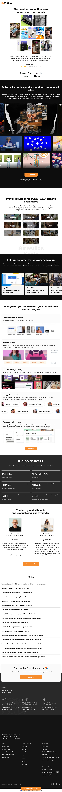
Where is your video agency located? (14, 597)
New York (25, 752)
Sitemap (24, 764)
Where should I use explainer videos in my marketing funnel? (21, 639)
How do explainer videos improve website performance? (20, 652)
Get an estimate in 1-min (31, 788)
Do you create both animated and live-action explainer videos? (22, 648)
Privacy (24, 761)
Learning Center (47, 767)
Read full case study (14, 555)
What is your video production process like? (16, 588)
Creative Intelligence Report (50, 775)
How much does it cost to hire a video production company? (21, 618)
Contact (44, 754)
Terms (24, 759)
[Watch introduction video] (32, 33)
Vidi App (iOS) (6, 757)
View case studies (31, 564)
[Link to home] (7, 3)
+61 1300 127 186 (7, 690)
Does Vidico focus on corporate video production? (18, 614)
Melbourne (25, 746)
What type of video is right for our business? (16, 601)
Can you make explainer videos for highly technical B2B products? (23, 657)
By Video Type (6, 749)
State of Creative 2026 (48, 772)
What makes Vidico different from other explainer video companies (24, 584)
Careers (44, 749)
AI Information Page (48, 760)
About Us (45, 746)
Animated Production (8, 754)
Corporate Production (8, 752)
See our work (31, 174)
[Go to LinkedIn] (59, 784)
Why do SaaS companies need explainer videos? (17, 627)
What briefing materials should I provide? (15, 609)
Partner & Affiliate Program (50, 752)
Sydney (24, 749)
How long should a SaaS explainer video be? (16, 631)
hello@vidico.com (7, 692)
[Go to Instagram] (51, 784)
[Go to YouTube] (57, 784)
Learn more (31, 448)
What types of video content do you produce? (17, 592)
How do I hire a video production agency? (15, 622)
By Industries (5, 746)
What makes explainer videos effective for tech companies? (21, 644)
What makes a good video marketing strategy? (17, 605)
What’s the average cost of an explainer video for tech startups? (23, 635)
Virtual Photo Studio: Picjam (50, 757)
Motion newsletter (47, 769)
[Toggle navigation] (58, 3)
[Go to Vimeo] (54, 784)
